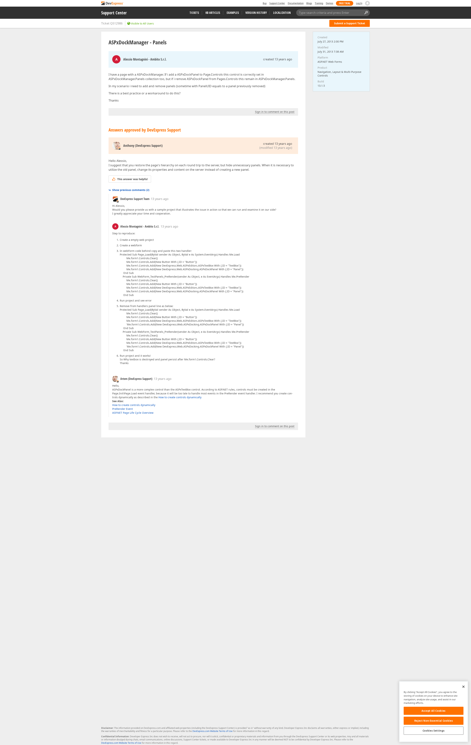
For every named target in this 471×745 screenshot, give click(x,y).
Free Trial (344, 3)
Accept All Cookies (434, 710)
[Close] (463, 687)
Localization (282, 13)
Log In (359, 3)
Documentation (296, 3)
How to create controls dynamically (179, 397)
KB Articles (213, 13)
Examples (233, 13)
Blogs (309, 3)
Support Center (277, 3)
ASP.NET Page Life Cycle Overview (132, 412)
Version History (256, 13)
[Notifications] (367, 3)
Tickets (194, 13)
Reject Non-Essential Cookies (433, 720)
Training (319, 3)
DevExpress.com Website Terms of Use (212, 731)
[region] (433, 711)
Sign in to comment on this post (274, 111)
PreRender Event (122, 409)
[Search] (366, 12)
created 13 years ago (277, 59)
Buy (265, 3)
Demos (329, 3)
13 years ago (160, 199)
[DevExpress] (112, 3)
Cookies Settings (434, 730)
